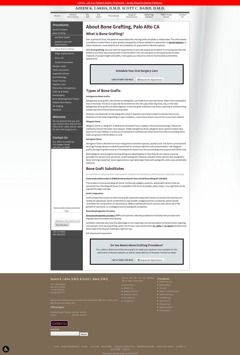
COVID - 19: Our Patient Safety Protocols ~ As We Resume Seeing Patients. (120, 3)
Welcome (59, 117)
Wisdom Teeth (59, 66)
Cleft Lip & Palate (60, 91)
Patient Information (70, 346)
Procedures (113, 15)
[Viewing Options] (6, 349)
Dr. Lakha (157, 226)
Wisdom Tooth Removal (168, 291)
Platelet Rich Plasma (62, 102)
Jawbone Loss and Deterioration (63, 43)
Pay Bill (85, 346)
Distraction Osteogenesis (64, 88)
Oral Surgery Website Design (113, 353)
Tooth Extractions (61, 70)
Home (57, 15)
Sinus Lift (59, 58)
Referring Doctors (145, 346)
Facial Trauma (59, 80)
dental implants (176, 42)
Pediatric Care (59, 84)
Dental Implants (60, 29)
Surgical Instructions (125, 346)
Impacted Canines (61, 73)
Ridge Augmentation (64, 53)
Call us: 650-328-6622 (122, 79)
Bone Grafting (59, 33)
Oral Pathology (59, 77)
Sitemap (126, 349)
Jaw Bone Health (62, 37)
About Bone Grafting (64, 49)
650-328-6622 (59, 234)
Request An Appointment (150, 79)
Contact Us (59, 323)
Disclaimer (115, 349)
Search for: (55, 329)
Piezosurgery (59, 95)
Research (57, 109)
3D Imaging (58, 106)
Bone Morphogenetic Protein (66, 99)
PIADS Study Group (165, 346)
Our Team (94, 346)
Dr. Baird (168, 226)
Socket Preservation (64, 62)
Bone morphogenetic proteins (100, 215)
